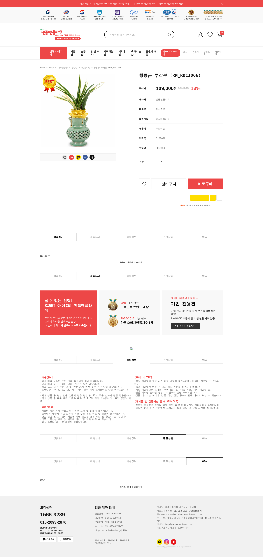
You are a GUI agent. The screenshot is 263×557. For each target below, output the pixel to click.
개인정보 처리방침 (103, 543)
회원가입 (195, 53)
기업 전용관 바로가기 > (186, 326)
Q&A (204, 236)
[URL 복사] (71, 157)
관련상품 (168, 236)
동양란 (74, 67)
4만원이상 (85, 67)
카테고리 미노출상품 (58, 67)
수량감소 (173, 162)
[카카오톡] (78, 157)
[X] (92, 157)
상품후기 (58, 236)
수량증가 (167, 162)
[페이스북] (85, 157)
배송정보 (131, 236)
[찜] (219, 198)
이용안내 (123, 540)
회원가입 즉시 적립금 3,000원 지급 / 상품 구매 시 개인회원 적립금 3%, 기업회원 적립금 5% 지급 (131, 3)
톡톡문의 (67, 539)
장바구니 (169, 184)
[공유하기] (64, 157)
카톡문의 (50, 539)
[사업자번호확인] (195, 511)
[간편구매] (199, 198)
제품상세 (95, 236)
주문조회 (206, 53)
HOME (42, 67)
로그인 (185, 53)
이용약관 (111, 540)
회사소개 (99, 540)
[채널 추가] (213, 198)
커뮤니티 (218, 53)
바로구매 (205, 184)
